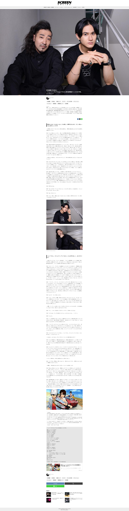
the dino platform (65, 509)
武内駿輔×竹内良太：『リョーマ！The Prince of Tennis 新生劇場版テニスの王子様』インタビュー (64, 91)
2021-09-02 (52, 97)
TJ (50, 98)
